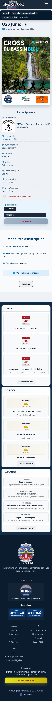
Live (14, 638)
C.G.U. (14, 652)
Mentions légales (14, 660)
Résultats (13, 634)
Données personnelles (13, 656)
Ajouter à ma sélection (19, 196)
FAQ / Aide (38, 641)
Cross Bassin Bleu (10, 139)
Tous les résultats (26, 464)
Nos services (38, 634)
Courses (14, 630)
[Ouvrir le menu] (46, 4)
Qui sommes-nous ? (38, 630)
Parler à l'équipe (26, 680)
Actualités (13, 641)
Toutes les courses (26, 382)
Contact (38, 638)
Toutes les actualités (26, 528)
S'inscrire (26, 221)
